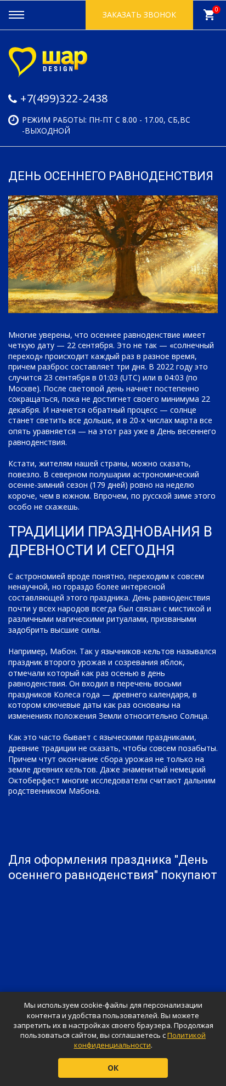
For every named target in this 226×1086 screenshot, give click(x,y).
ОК (113, 1067)
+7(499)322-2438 (64, 98)
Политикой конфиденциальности (140, 1040)
